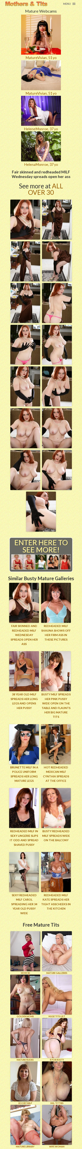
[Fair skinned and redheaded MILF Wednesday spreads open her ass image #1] (25, 238)
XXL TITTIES (56, 1103)
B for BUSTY (57, 1059)
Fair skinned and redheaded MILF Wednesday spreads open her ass (24, 635)
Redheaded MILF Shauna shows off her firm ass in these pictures (56, 632)
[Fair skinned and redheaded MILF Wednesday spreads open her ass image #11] (25, 447)
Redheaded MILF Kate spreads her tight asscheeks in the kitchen (56, 901)
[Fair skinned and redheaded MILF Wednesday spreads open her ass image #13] (25, 488)
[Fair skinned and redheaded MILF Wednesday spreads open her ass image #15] (41, 530)
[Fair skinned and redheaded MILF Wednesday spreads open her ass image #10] (56, 405)
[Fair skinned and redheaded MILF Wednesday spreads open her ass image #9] (25, 405)
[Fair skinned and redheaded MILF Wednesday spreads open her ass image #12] (56, 447)
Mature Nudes (25, 1059)
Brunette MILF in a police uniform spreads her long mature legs (24, 774)
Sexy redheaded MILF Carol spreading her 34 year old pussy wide (24, 904)
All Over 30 (45, 189)
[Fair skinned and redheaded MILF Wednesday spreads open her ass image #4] (56, 280)
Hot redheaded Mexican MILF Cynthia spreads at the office (56, 774)
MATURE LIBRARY (25, 1146)
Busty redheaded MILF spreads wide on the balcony (56, 835)
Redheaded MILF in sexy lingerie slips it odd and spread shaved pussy (24, 837)
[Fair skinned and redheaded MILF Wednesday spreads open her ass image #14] (56, 488)
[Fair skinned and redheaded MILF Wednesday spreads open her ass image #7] (25, 363)
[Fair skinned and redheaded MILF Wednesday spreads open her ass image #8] (56, 363)
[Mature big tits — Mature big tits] (26, 4)
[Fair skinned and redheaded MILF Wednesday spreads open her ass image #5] (25, 321)
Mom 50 (25, 973)
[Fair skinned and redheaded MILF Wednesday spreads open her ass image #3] (25, 280)
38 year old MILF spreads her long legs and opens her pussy (24, 701)
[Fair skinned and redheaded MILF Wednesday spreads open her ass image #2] (56, 238)
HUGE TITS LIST (57, 1016)
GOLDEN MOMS (25, 1016)
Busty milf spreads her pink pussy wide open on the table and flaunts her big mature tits (56, 705)
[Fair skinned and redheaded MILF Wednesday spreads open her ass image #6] (56, 321)
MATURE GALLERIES (56, 973)
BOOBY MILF (25, 1103)
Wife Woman (56, 1146)
